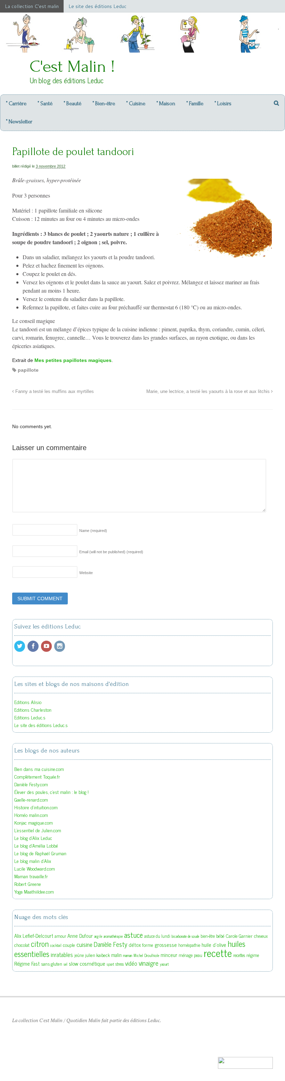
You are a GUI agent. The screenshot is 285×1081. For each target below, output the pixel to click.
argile (98, 936)
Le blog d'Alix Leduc (33, 838)
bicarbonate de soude (185, 936)
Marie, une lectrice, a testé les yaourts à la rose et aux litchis (208, 391)
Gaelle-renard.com (31, 799)
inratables (62, 954)
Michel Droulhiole (146, 955)
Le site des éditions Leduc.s (41, 725)
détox (135, 944)
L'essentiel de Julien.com (37, 830)
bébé (220, 936)
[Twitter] (20, 646)
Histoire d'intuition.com (36, 807)
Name (93, 530)
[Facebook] (33, 646)
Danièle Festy (110, 944)
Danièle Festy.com (31, 784)
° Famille (194, 103)
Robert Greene (27, 884)
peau (198, 955)
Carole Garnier (239, 936)
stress (119, 963)
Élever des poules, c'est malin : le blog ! (51, 792)
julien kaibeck (97, 955)
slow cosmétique (87, 963)
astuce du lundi (157, 936)
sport (110, 964)
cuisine (84, 944)
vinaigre (148, 962)
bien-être (208, 936)
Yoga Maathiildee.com (34, 891)
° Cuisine (135, 103)
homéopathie (189, 945)
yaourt (164, 964)
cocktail (56, 945)
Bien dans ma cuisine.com (39, 769)
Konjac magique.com (33, 822)
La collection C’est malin (32, 6)
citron (40, 943)
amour (60, 936)
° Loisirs (222, 103)
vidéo (131, 963)
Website (86, 573)
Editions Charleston (32, 709)
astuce (133, 935)
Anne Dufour (80, 935)
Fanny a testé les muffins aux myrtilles (54, 391)
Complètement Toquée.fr (37, 776)
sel (65, 964)
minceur (169, 954)
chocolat (22, 945)
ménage (186, 955)
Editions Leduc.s (30, 717)
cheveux (261, 936)
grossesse (166, 944)
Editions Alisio (27, 702)
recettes (239, 955)
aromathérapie (113, 936)
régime (252, 955)
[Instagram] (60, 646)
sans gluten (51, 963)
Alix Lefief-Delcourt (33, 935)
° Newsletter (19, 121)
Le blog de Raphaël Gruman (40, 853)
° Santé (45, 103)
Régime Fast (27, 963)
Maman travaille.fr (31, 876)
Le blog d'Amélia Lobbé (36, 845)
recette (218, 952)
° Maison (165, 103)
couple (69, 945)
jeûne (79, 955)
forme (147, 945)
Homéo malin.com (31, 815)
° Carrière (16, 103)
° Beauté (72, 103)
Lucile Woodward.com (34, 868)
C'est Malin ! (72, 66)
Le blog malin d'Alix (32, 861)
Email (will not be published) (111, 552)
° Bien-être (103, 103)
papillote (28, 370)
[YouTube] (47, 646)
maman (127, 955)
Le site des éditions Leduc (97, 6)
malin (116, 954)
